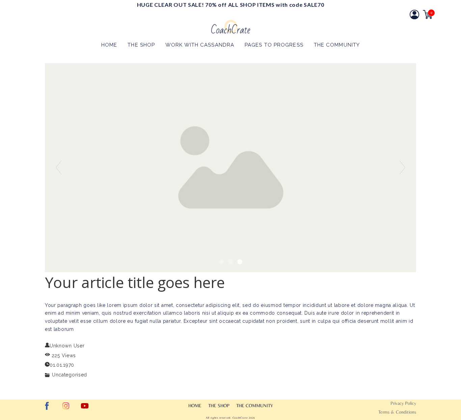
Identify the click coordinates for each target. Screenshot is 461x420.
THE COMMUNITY (337, 45)
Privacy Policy (403, 403)
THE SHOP (141, 45)
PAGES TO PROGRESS (274, 45)
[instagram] (65, 405)
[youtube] (84, 405)
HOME (109, 45)
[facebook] (47, 405)
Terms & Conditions (397, 412)
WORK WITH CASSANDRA (199, 45)
